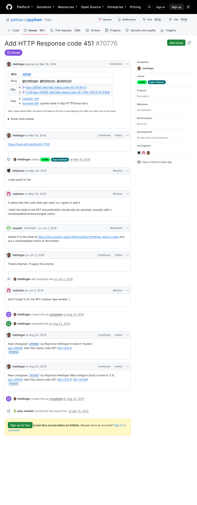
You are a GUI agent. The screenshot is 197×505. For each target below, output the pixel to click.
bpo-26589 (15, 348)
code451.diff (30, 98)
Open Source (91, 7)
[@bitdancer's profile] (8, 170)
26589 (26, 74)
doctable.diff (30, 103)
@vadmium (64, 80)
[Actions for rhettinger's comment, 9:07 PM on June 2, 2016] (127, 255)
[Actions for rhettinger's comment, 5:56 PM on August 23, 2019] (127, 366)
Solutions (44, 7)
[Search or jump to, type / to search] (148, 7)
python (17, 19)
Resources (66, 7)
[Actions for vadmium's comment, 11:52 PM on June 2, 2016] (127, 290)
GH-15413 (64, 348)
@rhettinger (30, 80)
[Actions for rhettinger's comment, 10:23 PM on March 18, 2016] (127, 135)
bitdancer (19, 170)
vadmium (18, 193)
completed (56, 314)
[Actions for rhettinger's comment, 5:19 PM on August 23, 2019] (127, 335)
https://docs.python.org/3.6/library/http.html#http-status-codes (78, 236)
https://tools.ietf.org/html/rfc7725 (29, 144)
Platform (23, 7)
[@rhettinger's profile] (8, 63)
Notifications (129, 19)
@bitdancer (47, 80)
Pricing (135, 7)
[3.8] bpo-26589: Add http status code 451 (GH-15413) (68, 92)
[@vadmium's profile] (8, 194)
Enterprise (115, 7)
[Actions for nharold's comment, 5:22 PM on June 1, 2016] (127, 228)
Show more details (22, 118)
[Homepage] (9, 7)
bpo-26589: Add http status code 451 (56, 87)
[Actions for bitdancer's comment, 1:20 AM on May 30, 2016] (127, 170)
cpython (34, 19)
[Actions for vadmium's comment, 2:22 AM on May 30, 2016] (127, 194)
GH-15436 (80, 379)
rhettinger (19, 64)
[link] (21, 159)
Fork (154, 19)
